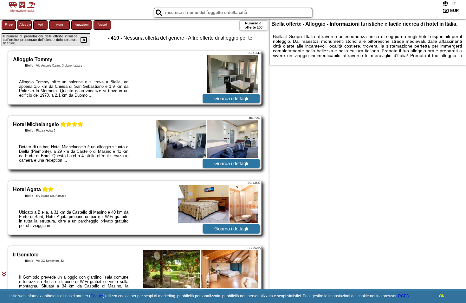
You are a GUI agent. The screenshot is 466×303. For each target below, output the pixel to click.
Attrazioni (81, 24)
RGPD (403, 296)
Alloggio (25, 24)
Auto (59, 24)
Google (96, 296)
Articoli (102, 24)
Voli (40, 24)
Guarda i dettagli (231, 98)
